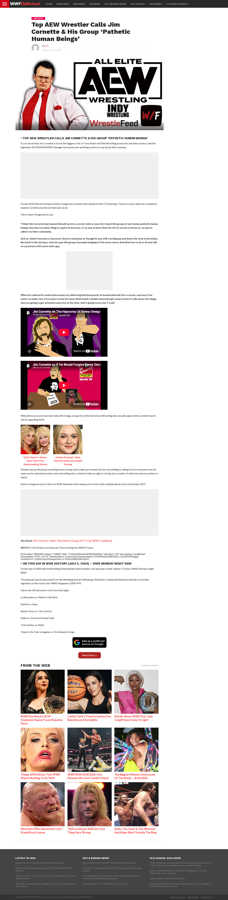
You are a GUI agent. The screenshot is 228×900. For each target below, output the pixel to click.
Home (49, 4)
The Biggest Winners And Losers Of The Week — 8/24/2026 (135, 776)
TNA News (94, 4)
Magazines (155, 4)
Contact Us (206, 897)
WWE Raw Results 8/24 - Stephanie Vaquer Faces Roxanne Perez (42, 720)
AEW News (79, 4)
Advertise (193, 897)
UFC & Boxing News (115, 4)
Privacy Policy (178, 897)
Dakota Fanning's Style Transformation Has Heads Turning (68, 461)
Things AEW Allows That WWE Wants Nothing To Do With (40, 776)
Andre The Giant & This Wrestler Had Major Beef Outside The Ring (135, 830)
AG (47, 45)
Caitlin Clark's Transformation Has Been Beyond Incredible (89, 718)
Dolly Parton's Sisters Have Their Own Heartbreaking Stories (35, 461)
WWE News (62, 4)
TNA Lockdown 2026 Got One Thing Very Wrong (86, 830)
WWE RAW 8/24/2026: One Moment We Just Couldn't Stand (88, 776)
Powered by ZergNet (150, 665)
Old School (138, 4)
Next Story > (89, 655)
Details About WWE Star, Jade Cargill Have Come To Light (133, 718)
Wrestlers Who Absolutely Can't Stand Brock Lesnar (41, 830)
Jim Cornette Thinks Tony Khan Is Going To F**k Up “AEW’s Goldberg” (72, 540)
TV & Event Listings (176, 4)
